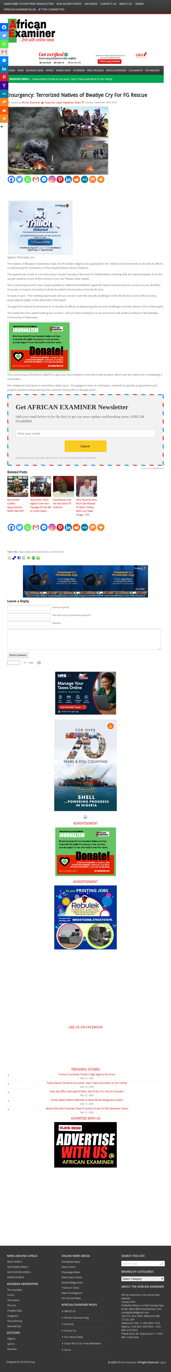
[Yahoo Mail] (4, 85)
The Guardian (14, 1289)
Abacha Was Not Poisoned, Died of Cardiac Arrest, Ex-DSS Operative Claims (87, 1108)
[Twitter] (19, 179)
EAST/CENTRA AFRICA (19, 1272)
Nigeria (11, 1338)
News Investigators (72, 1293)
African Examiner (30, 102)
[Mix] (92, 179)
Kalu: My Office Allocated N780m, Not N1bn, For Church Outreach (87, 1091)
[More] (100, 179)
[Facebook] (11, 179)
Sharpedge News (71, 1272)
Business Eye (14, 1326)
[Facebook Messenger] (44, 179)
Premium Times (70, 1287)
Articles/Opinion (116, 70)
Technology (152, 70)
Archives (90, 3)
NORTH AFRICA (15, 1277)
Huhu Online (68, 1267)
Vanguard (12, 1315)
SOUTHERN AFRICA (17, 1267)
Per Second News (71, 1298)
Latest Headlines (64, 102)
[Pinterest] (60, 179)
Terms (139, 3)
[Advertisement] (69, 540)
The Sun (11, 1305)
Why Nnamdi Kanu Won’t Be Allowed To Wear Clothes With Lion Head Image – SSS (86, 507)
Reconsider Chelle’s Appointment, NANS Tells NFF (15, 505)
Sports (50, 70)
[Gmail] (35, 179)
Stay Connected (53, 9)
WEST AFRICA (14, 1261)
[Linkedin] (68, 179)
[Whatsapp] (27, 179)
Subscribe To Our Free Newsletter (29, 3)
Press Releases (95, 70)
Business (12, 1349)
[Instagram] (52, 179)
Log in (162, 1362)
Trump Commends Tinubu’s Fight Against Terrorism (87, 1074)
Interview (79, 70)
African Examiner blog (20, 9)
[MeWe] (84, 179)
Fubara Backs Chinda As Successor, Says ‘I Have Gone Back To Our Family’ (72, 79)
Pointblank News (71, 1261)
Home (12, 70)
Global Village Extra (72, 1282)
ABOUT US (125, 3)
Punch (10, 1295)
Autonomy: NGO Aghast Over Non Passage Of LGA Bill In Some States (40, 505)
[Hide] (1, 126)
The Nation (13, 1300)
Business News (35, 70)
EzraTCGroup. (27, 1361)
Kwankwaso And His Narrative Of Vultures (62, 503)
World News (63, 70)
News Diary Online (72, 1277)
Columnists (136, 70)
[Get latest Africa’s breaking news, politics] (26, 30)
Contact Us (108, 3)
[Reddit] (76, 179)
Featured (49, 102)
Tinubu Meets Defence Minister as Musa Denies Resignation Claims (87, 1100)
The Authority (14, 1321)
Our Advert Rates (69, 3)
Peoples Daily (14, 1310)
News (21, 70)
